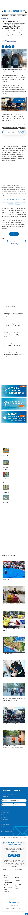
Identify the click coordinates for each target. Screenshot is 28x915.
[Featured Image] (14, 653)
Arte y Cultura (8, 887)
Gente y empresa (7, 827)
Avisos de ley (5, 15)
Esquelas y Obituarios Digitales (18, 884)
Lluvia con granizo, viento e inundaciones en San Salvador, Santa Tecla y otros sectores (13, 747)
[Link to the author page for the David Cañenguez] (5, 41)
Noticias (6, 875)
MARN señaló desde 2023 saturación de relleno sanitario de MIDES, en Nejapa (14, 202)
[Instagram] (14, 855)
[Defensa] (6, 497)
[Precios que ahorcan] (6, 474)
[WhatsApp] (13, 46)
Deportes (5, 822)
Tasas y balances (22, 15)
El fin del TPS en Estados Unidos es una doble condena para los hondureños (13, 315)
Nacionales (6, 812)
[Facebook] (2, 46)
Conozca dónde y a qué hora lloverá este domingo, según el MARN (13, 344)
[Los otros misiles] (6, 462)
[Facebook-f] (10, 855)
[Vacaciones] (6, 450)
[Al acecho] (6, 487)
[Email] (6, 46)
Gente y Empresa (6, 890)
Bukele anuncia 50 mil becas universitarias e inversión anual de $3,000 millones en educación (12, 578)
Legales (17, 880)
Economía (6, 880)
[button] (2, 11)
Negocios (5, 819)
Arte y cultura (6, 824)
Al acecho (6, 492)
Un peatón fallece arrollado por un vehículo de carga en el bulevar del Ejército (12, 628)
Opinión (5, 817)
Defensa (5, 502)
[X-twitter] (18, 855)
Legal (16, 873)
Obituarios (13, 15)
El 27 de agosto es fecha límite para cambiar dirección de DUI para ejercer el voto (14, 334)
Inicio (5, 873)
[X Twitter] (9, 46)
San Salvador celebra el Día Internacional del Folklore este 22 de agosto (14, 354)
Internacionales (7, 815)
